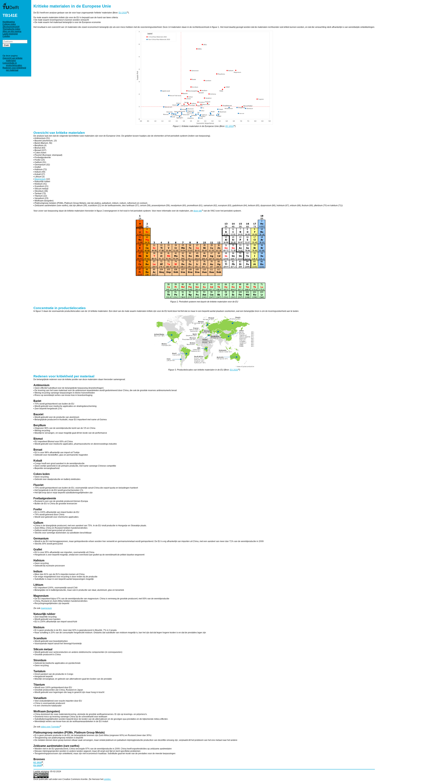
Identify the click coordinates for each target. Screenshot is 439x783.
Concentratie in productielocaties (12, 64)
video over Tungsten (50, 727)
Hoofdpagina (9, 22)
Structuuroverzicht (11, 26)
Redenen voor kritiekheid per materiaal (14, 69)
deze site (197, 211)
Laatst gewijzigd (10, 34)
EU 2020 (123, 12)
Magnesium (40, 179)
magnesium (46, 608)
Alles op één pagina (12, 31)
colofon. (107, 779)
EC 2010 (230, 126)
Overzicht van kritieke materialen (12, 59)
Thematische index (11, 29)
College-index (9, 24)
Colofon (6, 36)
